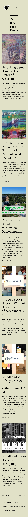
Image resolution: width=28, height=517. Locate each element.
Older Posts (22, 495)
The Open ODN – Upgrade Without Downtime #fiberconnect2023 (13, 307)
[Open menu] (20, 8)
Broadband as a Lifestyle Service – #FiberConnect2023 (13, 384)
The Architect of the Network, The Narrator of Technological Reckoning (13, 150)
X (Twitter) (16, 503)
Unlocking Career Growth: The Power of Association (14, 72)
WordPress (22, 506)
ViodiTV (15, 8)
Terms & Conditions (9, 510)
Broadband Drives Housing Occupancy (14, 459)
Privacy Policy (20, 510)
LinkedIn (23, 503)
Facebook (5, 506)
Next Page (5, 495)
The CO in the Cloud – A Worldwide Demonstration (12, 225)
